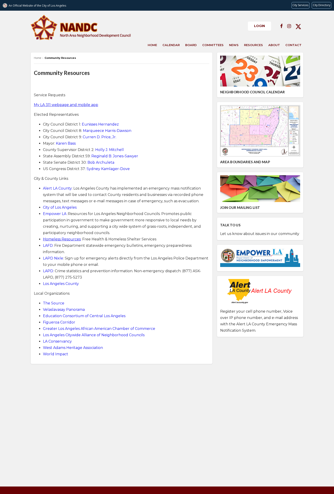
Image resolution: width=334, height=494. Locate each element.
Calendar (171, 45)
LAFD (48, 245)
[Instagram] (289, 26)
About (274, 45)
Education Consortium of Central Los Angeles (84, 316)
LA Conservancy (57, 341)
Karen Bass (66, 143)
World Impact (55, 354)
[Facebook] (281, 26)
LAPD (48, 271)
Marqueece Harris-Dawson (107, 130)
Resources (253, 45)
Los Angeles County (61, 284)
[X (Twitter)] (298, 26)
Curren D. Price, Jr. (99, 137)
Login (259, 26)
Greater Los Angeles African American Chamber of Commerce (99, 328)
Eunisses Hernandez (100, 124)
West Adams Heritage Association (73, 348)
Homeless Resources (62, 239)
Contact (293, 45)
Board (191, 45)
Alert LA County (57, 188)
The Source (53, 303)
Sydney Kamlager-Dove (108, 169)
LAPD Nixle (53, 258)
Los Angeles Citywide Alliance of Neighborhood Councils (94, 335)
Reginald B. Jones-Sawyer (114, 156)
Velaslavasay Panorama (64, 309)
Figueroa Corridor (59, 322)
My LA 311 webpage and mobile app (66, 105)
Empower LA (54, 214)
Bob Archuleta (100, 162)
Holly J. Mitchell (109, 150)
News (234, 45)
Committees (213, 45)
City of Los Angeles (60, 207)
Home (152, 45)
